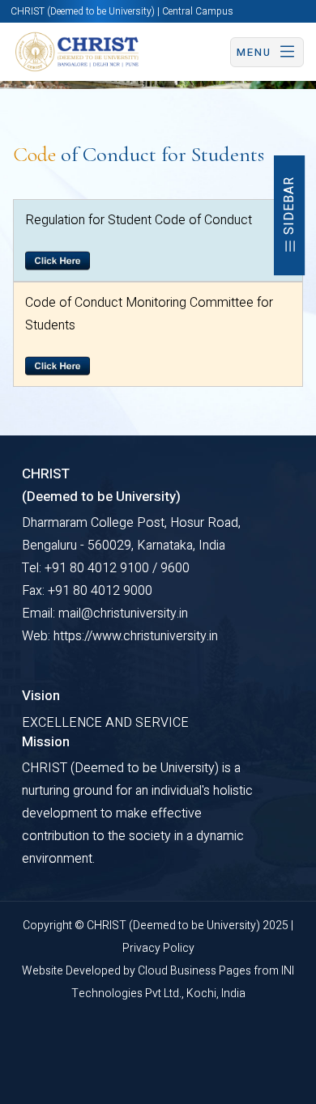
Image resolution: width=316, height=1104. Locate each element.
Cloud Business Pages (196, 970)
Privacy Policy (158, 948)
